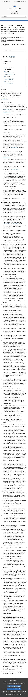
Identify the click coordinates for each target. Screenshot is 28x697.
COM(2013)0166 (7, 109)
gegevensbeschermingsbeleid (19, 692)
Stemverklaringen (9, 79)
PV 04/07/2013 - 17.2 (9, 72)
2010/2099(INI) (6, 157)
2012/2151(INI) (14, 147)
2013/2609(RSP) (11, 56)
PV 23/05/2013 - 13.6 (9, 78)
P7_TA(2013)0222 (9, 83)
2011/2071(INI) (14, 169)
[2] (18, 169)
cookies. (20, 694)
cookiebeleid (8, 694)
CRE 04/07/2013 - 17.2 (10, 74)
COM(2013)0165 (7, 112)
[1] (17, 147)
